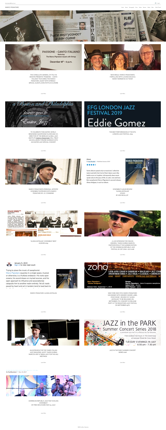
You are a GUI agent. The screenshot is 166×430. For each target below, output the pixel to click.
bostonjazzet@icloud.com (10, 3)
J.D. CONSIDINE (48, 193)
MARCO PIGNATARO (12, 7)
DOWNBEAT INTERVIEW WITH (41, 191)
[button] (158, 7)
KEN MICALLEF (123, 195)
